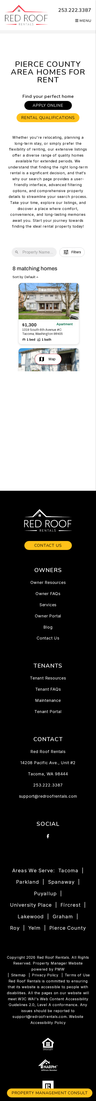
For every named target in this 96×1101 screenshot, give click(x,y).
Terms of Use (77, 975)
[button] (48, 836)
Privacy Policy (45, 975)
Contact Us (48, 545)
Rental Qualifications (48, 117)
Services (48, 604)
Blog (47, 627)
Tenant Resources (48, 678)
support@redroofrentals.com (48, 796)
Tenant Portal (47, 711)
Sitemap (18, 975)
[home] (26, 14)
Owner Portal (48, 616)
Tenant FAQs (48, 689)
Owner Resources (48, 582)
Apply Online (48, 105)
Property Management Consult (50, 1093)
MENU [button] (85, 20)
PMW (60, 969)
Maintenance (48, 700)
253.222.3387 (74, 10)
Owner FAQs (48, 593)
